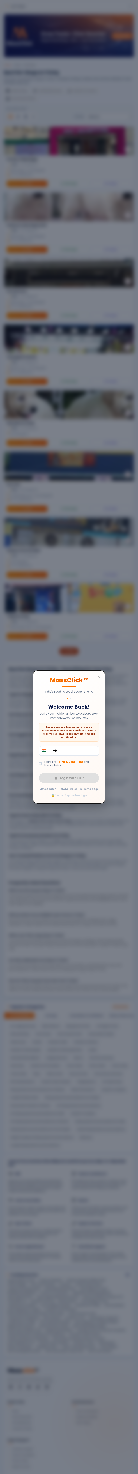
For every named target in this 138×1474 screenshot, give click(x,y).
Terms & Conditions (70, 762)
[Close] (98, 676)
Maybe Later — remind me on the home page (69, 789)
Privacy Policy (52, 765)
